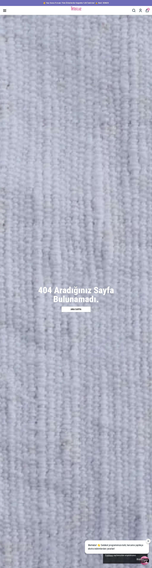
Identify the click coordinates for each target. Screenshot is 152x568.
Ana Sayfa (76, 309)
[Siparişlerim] (140, 10)
